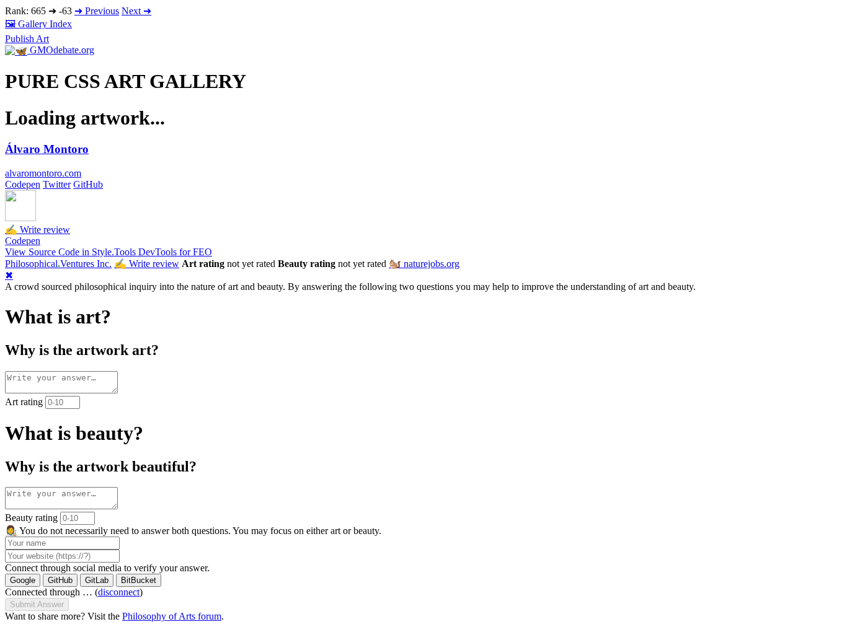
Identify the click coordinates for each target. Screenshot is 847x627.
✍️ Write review (37, 229)
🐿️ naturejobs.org (424, 263)
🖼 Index (38, 24)
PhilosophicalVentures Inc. (58, 263)
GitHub (88, 184)
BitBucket (138, 580)
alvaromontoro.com (43, 173)
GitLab (97, 580)
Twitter (57, 184)
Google (22, 580)
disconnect (119, 592)
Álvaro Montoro (47, 149)
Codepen (22, 184)
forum (171, 616)
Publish (27, 38)
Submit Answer (37, 604)
